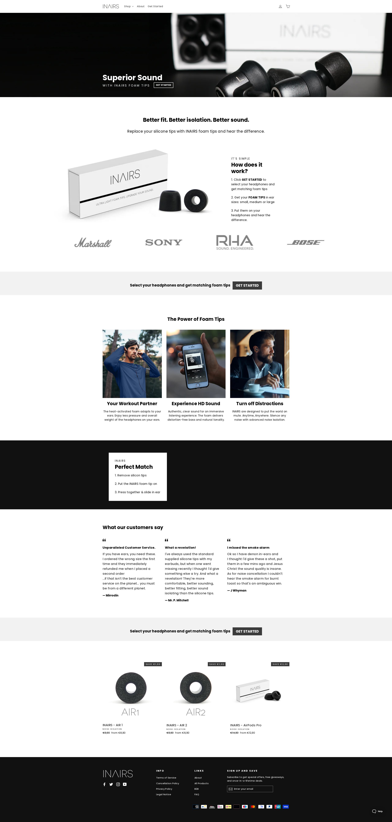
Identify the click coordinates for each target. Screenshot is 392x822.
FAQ (196, 794)
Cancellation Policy (167, 783)
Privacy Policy (164, 788)
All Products (201, 783)
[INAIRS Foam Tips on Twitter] (111, 784)
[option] (196, 55)
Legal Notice (163, 794)
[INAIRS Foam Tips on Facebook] (104, 784)
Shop (127, 6)
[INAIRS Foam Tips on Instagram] (118, 784)
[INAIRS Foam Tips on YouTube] (125, 784)
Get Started (155, 6)
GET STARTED (163, 85)
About (141, 6)
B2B (196, 788)
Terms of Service (166, 777)
